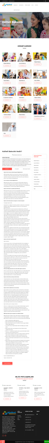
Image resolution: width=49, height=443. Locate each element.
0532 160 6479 (28, 422)
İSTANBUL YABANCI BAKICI (8, 389)
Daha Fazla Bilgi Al (7, 363)
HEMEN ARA (2, 441)
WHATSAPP (47, 441)
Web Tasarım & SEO (24, 441)
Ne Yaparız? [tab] (17, 168)
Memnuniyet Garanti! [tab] (26, 168)
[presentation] (4, 25)
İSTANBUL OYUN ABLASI (38, 389)
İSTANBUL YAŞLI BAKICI (24, 388)
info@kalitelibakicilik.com (30, 414)
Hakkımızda (19, 416)
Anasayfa (19, 415)
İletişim (19, 419)
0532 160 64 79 (5, 1)
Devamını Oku (7, 65)
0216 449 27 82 (12, 1)
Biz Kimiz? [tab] (7, 168)
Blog (18, 418)
